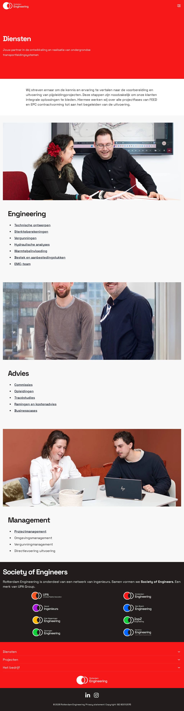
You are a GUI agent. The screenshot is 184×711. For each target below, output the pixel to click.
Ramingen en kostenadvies (35, 404)
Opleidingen (24, 391)
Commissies (23, 385)
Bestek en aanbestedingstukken (39, 257)
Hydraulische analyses (32, 244)
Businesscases (25, 410)
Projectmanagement (30, 531)
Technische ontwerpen (32, 225)
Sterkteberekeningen (31, 231)
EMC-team (22, 264)
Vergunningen (25, 238)
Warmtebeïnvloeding (30, 251)
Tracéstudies (24, 398)
